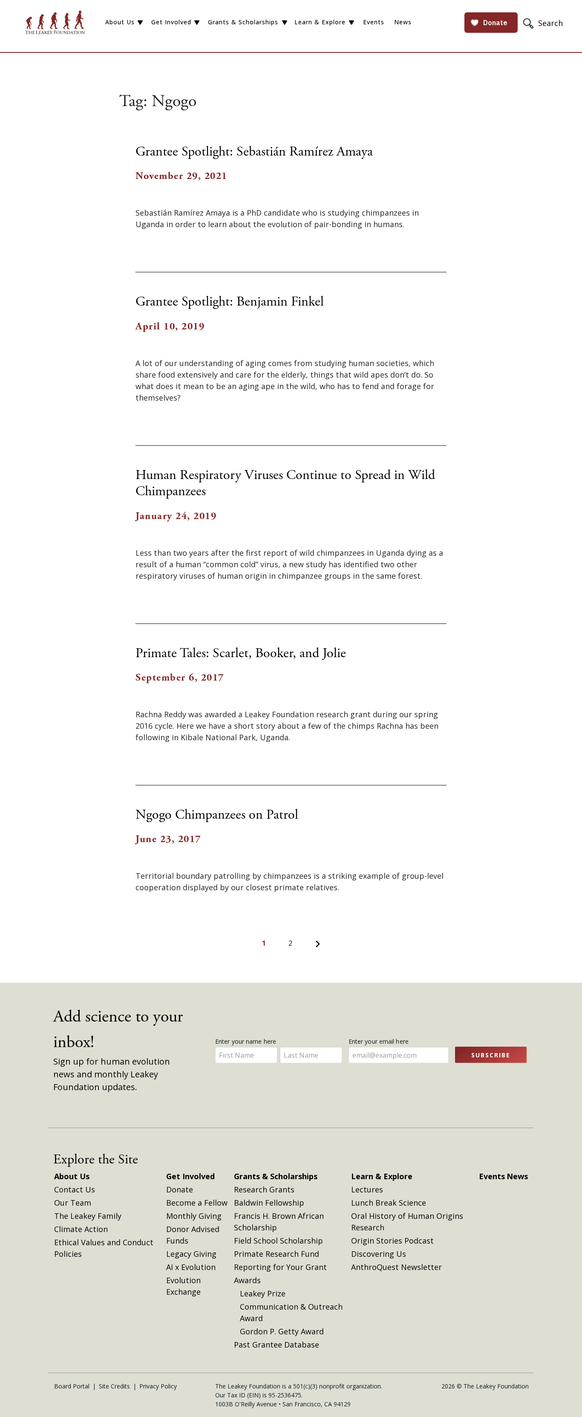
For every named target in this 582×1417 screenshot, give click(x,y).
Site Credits (114, 1386)
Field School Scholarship (278, 1240)
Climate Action (81, 1229)
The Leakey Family (87, 1216)
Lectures (367, 1189)
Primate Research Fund (276, 1254)
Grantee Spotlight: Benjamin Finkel (229, 301)
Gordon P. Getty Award (282, 1331)
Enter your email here (379, 1041)
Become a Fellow (197, 1203)
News (403, 22)
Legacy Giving (191, 1254)
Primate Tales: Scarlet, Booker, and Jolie (240, 653)
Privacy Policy (158, 1386)
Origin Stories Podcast (392, 1240)
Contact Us (74, 1189)
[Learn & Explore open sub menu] (351, 22)
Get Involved (171, 22)
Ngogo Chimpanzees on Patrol (216, 814)
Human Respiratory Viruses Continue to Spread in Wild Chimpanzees (285, 483)
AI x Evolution (191, 1267)
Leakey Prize (262, 1293)
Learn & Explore (320, 22)
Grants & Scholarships (243, 22)
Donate (179, 1189)
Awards (247, 1280)
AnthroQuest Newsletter (396, 1267)
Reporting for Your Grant (280, 1267)
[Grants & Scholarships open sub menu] (284, 22)
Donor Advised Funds (192, 1235)
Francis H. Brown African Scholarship (279, 1221)
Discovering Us (378, 1254)
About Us (120, 22)
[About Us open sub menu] (140, 22)
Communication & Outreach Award (291, 1312)
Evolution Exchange (183, 1286)
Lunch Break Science (388, 1203)
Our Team (72, 1203)
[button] (544, 22)
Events (373, 22)
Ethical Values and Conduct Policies (103, 1248)
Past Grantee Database (276, 1344)
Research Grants (264, 1189)
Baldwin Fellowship (269, 1203)
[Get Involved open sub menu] (196, 22)
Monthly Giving (194, 1216)
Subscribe (490, 1055)
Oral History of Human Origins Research (407, 1221)
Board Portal (71, 1386)
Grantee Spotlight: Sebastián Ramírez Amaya (254, 151)
